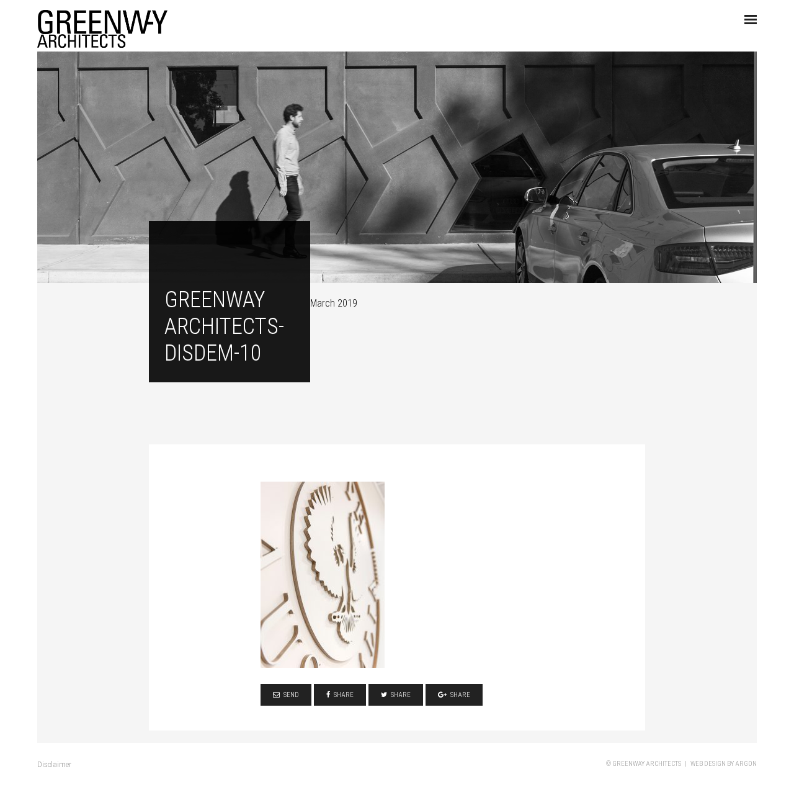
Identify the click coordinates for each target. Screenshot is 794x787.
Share (344, 695)
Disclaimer (54, 764)
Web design (708, 764)
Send (291, 695)
